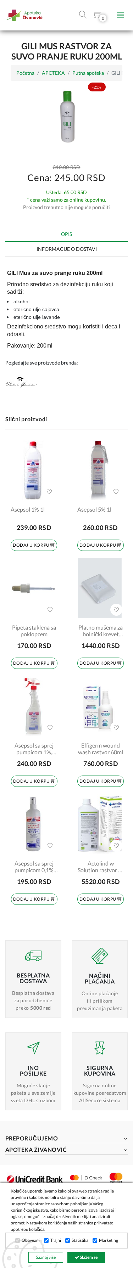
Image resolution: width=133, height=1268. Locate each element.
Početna (25, 73)
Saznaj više (46, 1257)
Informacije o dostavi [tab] (67, 249)
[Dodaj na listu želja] (49, 492)
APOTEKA (53, 73)
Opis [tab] (66, 234)
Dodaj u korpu (31, 545)
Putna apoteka (88, 73)
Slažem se (88, 1257)
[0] (98, 16)
